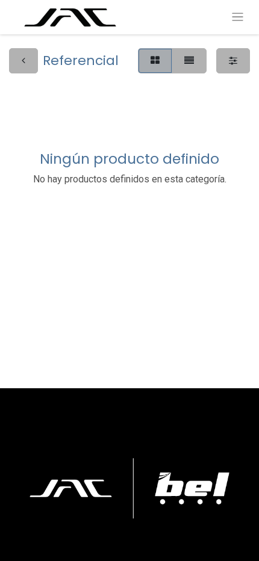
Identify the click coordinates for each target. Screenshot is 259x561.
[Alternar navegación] (237, 17)
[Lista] (189, 60)
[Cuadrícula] (155, 60)
